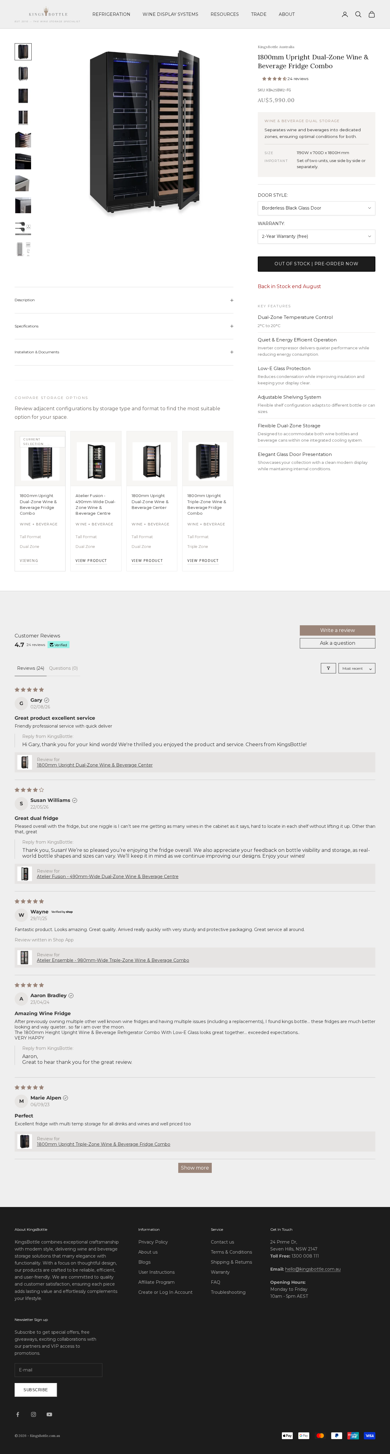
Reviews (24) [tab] (30, 668)
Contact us (222, 1242)
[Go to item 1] (23, 51)
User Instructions (156, 1272)
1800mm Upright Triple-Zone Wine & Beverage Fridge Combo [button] (103, 1144)
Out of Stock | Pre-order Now (316, 263)
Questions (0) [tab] (63, 668)
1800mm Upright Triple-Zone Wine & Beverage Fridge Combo (206, 504)
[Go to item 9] (23, 227)
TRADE (259, 14)
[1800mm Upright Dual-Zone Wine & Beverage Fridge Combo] (40, 458)
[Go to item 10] (23, 249)
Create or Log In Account (165, 1292)
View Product (91, 561)
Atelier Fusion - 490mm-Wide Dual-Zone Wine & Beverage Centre (95, 504)
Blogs (144, 1262)
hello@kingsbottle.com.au (313, 1269)
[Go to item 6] (23, 161)
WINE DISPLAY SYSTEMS (170, 14)
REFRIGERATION (111, 14)
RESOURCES (225, 14)
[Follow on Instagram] (33, 1414)
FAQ (215, 1282)
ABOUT (287, 14)
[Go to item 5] (23, 139)
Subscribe (35, 1390)
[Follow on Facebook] (18, 1414)
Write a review (337, 630)
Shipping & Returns (231, 1262)
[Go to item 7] (23, 183)
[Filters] (328, 668)
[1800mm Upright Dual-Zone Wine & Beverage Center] (152, 458)
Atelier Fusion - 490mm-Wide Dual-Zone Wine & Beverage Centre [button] (108, 876)
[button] (275, 78)
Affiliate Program (156, 1282)
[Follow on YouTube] (49, 1414)
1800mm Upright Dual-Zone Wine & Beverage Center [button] (95, 765)
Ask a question (337, 643)
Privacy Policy (153, 1242)
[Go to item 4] (23, 117)
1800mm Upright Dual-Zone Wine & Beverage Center (150, 501)
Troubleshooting (228, 1292)
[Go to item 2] (23, 73)
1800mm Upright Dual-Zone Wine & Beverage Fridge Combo (38, 504)
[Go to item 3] (23, 95)
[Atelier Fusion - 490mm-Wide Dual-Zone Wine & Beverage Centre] (96, 458)
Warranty (220, 1272)
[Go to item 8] (23, 205)
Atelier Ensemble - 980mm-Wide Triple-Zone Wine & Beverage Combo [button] (113, 960)
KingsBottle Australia (276, 46)
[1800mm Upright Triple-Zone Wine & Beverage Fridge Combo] (208, 458)
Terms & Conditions (231, 1252)
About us (148, 1252)
